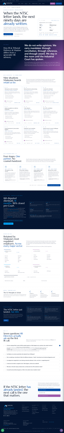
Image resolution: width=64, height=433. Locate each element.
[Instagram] (5, 415)
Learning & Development (25, 411)
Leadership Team (54, 408)
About (22, 3)
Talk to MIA (52, 3)
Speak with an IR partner (8, 34)
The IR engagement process (18, 34)
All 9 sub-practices (34, 407)
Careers (40, 3)
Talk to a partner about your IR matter (54, 185)
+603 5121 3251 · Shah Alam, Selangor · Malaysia (10, 0)
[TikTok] (9, 415)
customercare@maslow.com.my (49, 395)
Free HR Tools (44, 407)
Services (26, 3)
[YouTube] (7, 415)
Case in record (34, 410)
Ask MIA (6, 320)
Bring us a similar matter (8, 223)
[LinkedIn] (6, 415)
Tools (30, 3)
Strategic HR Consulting (25, 409)
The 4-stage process (35, 409)
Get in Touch (59, 3)
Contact (43, 3)
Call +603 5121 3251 (49, 392)
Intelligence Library (35, 3)
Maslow (5, 7)
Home (19, 3)
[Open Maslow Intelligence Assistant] (61, 430)
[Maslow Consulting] (8, 3)
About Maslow (54, 407)
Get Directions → (6, 425)
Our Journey (54, 410)
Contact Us (53, 413)
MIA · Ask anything (45, 410)
